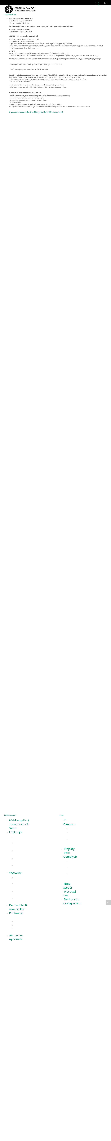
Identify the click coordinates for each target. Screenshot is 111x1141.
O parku (70, 863)
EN (105, 2)
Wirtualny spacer (73, 877)
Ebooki (18, 921)
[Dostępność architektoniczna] (98, 3)
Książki (18, 918)
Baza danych (72, 869)
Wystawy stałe (19, 878)
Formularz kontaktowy (20, 860)
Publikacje (16, 913)
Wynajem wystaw (19, 893)
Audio (18, 925)
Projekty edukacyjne (20, 852)
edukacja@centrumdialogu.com (78, 87)
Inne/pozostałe (22, 930)
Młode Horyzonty (18, 866)
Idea (72, 829)
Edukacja (15, 832)
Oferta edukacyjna (20, 838)
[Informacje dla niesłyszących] (98, 5)
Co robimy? (72, 834)
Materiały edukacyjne (20, 844)
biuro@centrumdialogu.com (75, 85)
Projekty (69, 849)
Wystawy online (19, 885)
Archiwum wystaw (20, 899)
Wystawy (15, 873)
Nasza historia (72, 843)
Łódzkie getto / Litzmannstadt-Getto (19, 824)
